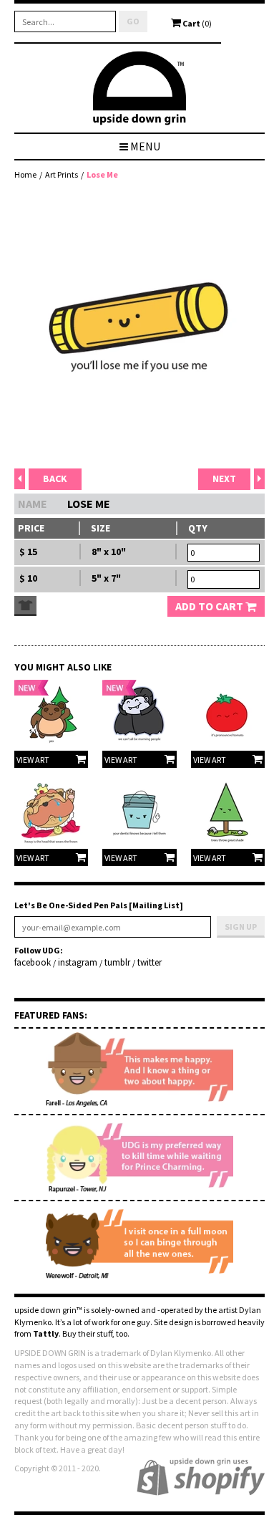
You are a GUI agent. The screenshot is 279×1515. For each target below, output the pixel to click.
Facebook (32, 962)
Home (25, 174)
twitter (149, 962)
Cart (196, 23)
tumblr (117, 962)
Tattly (46, 1333)
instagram (77, 962)
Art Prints (61, 174)
